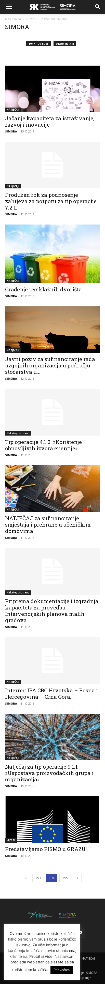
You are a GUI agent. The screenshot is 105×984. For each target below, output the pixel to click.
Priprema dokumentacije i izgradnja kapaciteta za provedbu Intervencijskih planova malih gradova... (51, 611)
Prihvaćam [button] (62, 970)
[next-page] (77, 878)
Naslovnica (13, 19)
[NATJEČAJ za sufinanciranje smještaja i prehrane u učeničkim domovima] (52, 488)
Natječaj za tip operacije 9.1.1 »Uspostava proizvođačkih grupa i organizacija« (49, 773)
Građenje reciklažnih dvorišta (43, 289)
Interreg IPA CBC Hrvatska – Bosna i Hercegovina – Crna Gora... (51, 693)
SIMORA (11, 131)
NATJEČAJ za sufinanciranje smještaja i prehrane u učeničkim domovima (48, 524)
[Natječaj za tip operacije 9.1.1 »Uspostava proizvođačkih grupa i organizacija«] (52, 737)
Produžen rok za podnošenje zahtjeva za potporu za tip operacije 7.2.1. (51, 201)
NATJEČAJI (13, 109)
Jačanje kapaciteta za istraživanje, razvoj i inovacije (49, 121)
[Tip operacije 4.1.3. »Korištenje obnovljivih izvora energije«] (52, 412)
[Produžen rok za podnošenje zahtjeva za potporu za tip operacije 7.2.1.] (52, 165)
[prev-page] (26, 878)
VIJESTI (11, 840)
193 (38, 878)
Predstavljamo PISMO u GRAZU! (46, 849)
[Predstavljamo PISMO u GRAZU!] (52, 819)
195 (65, 878)
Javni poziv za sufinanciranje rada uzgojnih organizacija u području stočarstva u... (50, 365)
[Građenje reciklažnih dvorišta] (52, 254)
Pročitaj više (40, 956)
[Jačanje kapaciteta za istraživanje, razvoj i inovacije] (52, 89)
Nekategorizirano (18, 433)
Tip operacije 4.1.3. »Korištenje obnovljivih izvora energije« (43, 445)
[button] (9, 7)
